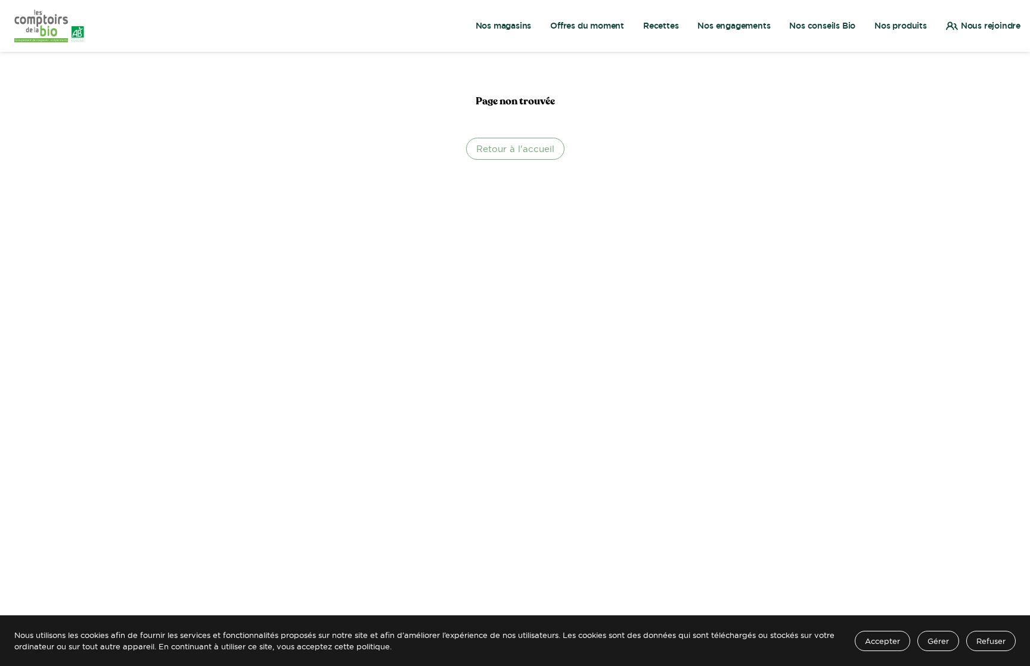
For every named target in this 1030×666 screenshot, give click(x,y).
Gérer (938, 641)
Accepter (882, 641)
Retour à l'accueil (515, 148)
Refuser (991, 641)
